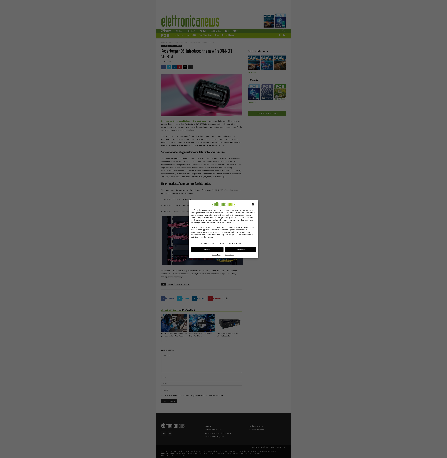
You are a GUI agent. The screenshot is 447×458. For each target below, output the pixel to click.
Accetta (207, 249)
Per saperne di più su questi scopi (230, 243)
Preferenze (240, 249)
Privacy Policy (229, 255)
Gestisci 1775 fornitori (208, 243)
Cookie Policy (216, 255)
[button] (253, 204)
